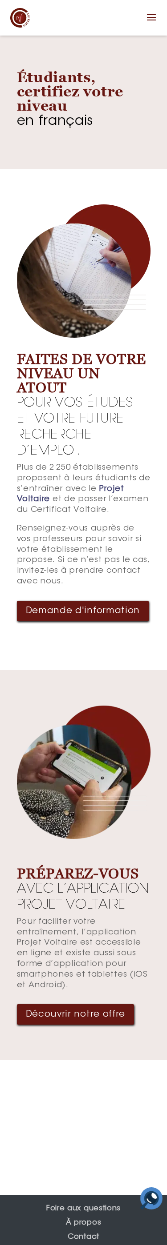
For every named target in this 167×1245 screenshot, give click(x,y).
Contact (83, 1237)
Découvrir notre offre (76, 1014)
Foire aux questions (83, 1208)
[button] (151, 23)
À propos (84, 1222)
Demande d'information (83, 611)
